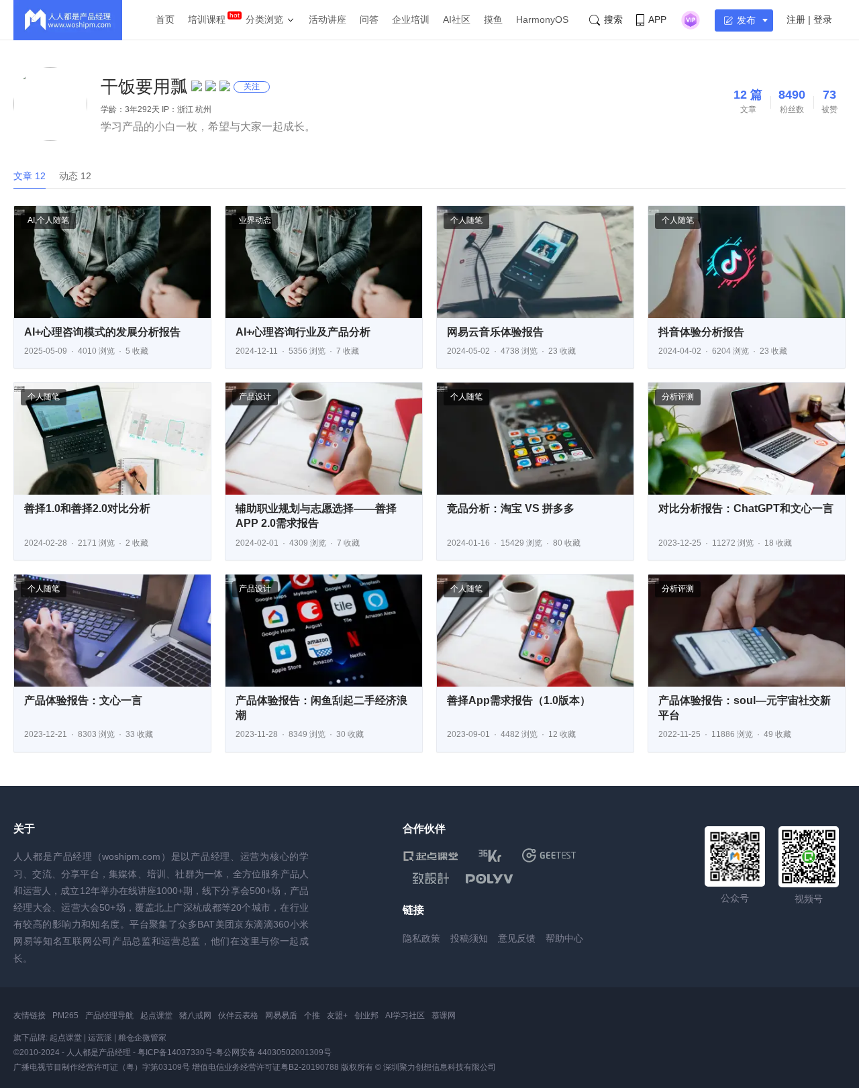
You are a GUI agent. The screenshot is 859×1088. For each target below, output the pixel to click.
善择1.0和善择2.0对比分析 (87, 508)
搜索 (613, 19)
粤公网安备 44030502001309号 (273, 1052)
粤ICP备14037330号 (175, 1052)
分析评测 (678, 396)
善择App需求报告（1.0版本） (519, 700)
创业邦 (366, 1015)
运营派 (100, 1037)
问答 (369, 19)
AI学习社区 (405, 1015)
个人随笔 (53, 220)
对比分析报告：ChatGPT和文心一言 (745, 508)
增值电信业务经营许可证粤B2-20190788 (265, 1067)
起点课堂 (156, 1015)
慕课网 (444, 1015)
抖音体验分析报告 (701, 332)
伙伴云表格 (238, 1015)
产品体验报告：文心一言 (83, 700)
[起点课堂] (430, 855)
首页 (165, 19)
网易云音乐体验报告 (495, 332)
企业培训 (411, 19)
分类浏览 (264, 19)
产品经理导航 (109, 1015)
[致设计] (431, 879)
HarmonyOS (542, 19)
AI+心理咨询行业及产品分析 (303, 332)
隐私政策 (421, 938)
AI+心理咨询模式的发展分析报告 (102, 332)
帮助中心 (564, 938)
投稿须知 (469, 938)
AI (31, 220)
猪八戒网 (195, 1015)
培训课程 (206, 19)
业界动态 (255, 220)
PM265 (65, 1015)
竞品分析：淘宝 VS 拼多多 (510, 508)
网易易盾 (281, 1015)
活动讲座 (327, 19)
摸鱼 (493, 19)
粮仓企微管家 (142, 1037)
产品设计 (255, 396)
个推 (312, 1015)
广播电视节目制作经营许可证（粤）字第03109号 (101, 1067)
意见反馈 (517, 938)
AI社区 (456, 19)
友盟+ (337, 1015)
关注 (252, 86)
